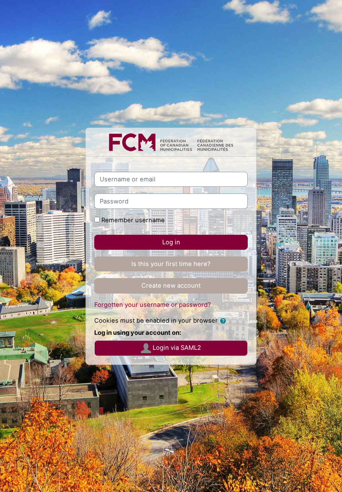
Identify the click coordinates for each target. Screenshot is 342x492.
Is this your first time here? (171, 264)
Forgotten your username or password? (152, 305)
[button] (224, 321)
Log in (171, 242)
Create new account (171, 285)
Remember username (133, 220)
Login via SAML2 (176, 347)
